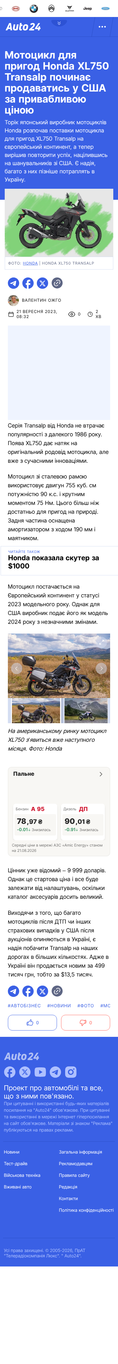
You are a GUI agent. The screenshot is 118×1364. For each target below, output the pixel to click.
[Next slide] (101, 668)
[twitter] (42, 283)
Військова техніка (22, 1175)
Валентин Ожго (41, 300)
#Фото (85, 1006)
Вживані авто (18, 1187)
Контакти (68, 1198)
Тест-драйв (16, 1163)
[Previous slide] (16, 668)
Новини (12, 1152)
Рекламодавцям (76, 1163)
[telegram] (13, 283)
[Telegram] (55, 1072)
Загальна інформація (80, 1152)
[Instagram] (70, 1072)
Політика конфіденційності (86, 1210)
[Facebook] (9, 1072)
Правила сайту (74, 1175)
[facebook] (28, 283)
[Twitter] (25, 1072)
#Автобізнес (24, 1006)
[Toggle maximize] (101, 642)
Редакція (68, 1187)
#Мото (109, 1006)
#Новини (59, 1006)
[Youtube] (40, 1072)
